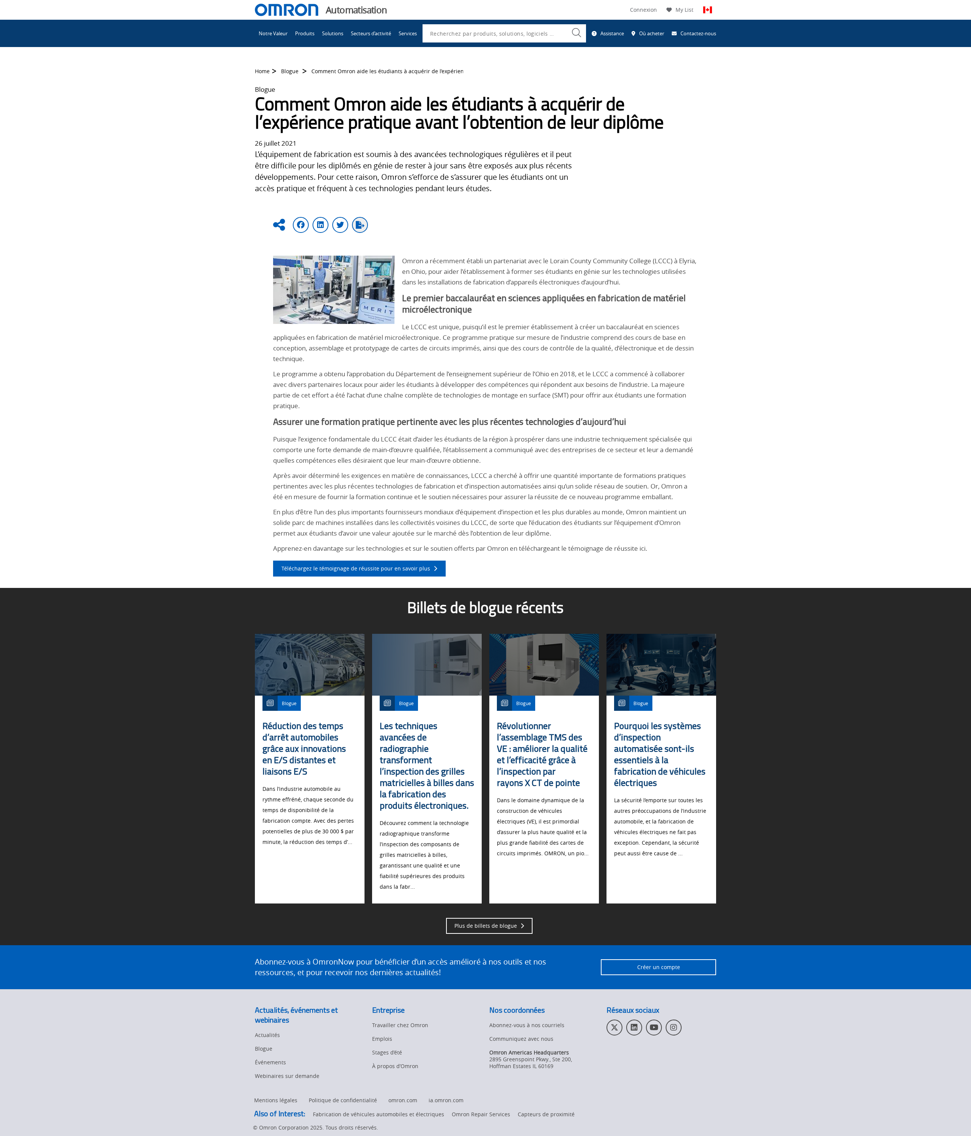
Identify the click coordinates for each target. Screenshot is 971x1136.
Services (408, 33)
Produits (304, 33)
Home (262, 71)
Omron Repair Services (481, 1114)
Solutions (332, 33)
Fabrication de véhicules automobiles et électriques (378, 1114)
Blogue (290, 71)
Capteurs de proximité (546, 1114)
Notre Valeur (273, 33)
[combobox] (504, 33)
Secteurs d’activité (371, 33)
